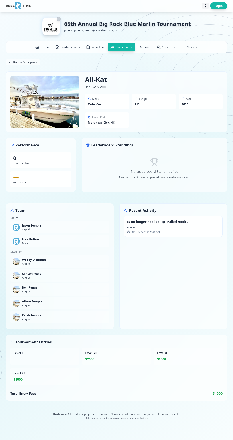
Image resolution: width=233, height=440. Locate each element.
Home (44, 47)
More (190, 47)
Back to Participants (25, 62)
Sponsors (168, 47)
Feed (147, 47)
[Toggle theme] (205, 6)
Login (219, 6)
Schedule (97, 47)
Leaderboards (70, 47)
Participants (124, 47)
